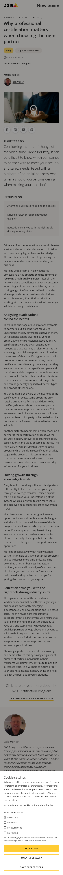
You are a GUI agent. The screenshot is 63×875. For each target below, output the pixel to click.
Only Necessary (31, 857)
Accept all (31, 848)
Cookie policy (30, 805)
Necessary (12, 817)
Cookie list (47, 805)
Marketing (12, 832)
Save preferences (31, 867)
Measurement (14, 827)
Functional (12, 822)
